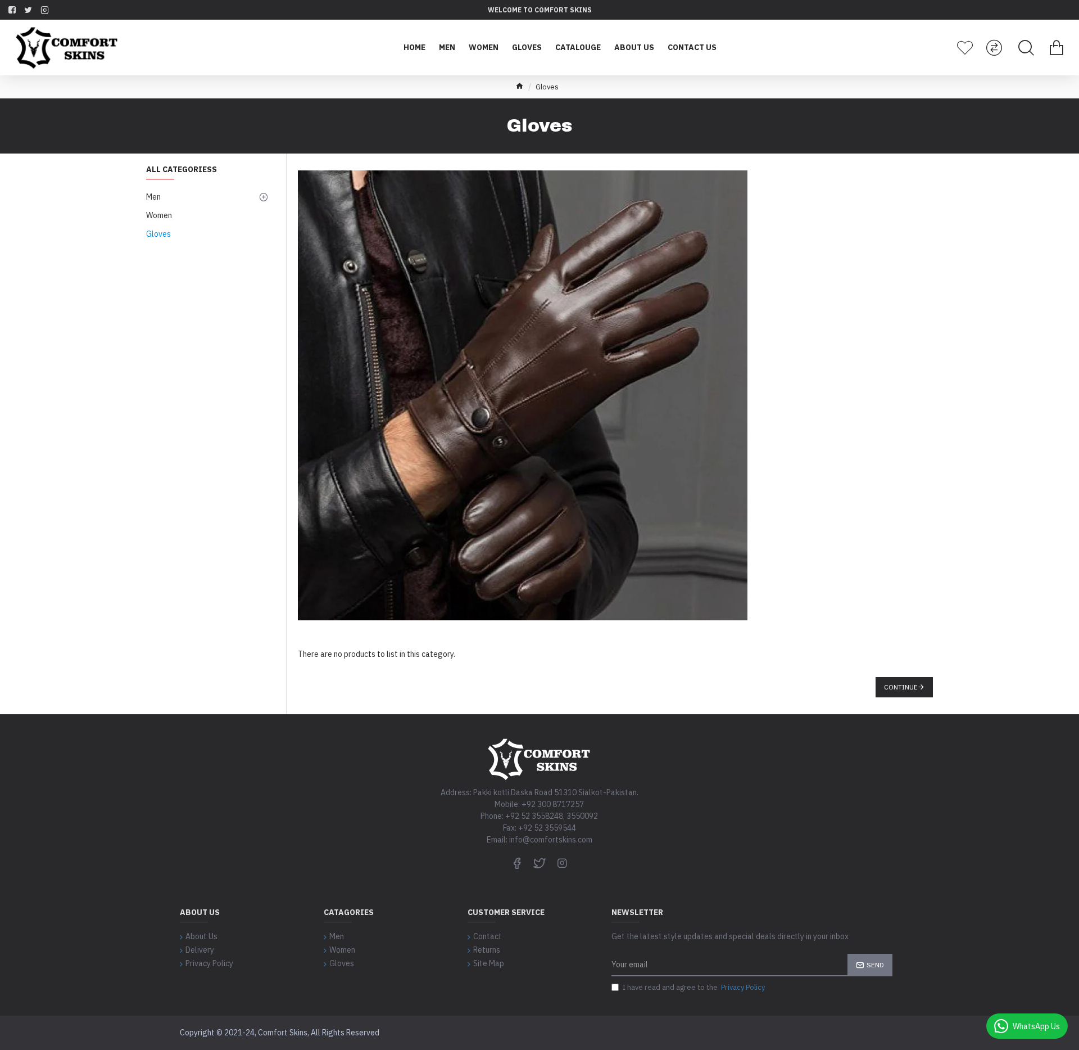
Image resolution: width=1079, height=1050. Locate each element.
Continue (901, 687)
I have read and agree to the (694, 987)
